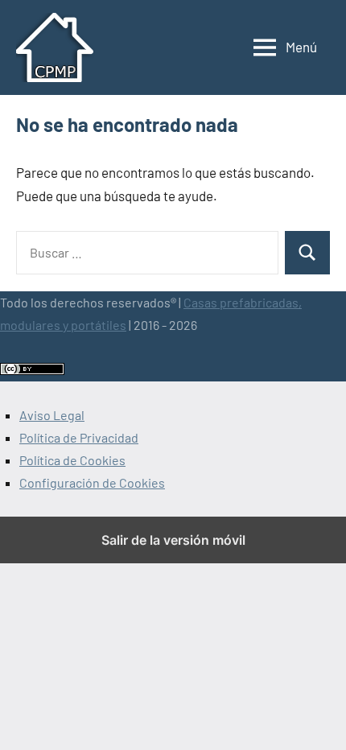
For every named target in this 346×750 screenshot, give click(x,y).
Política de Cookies (72, 460)
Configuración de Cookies (92, 482)
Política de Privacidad (78, 437)
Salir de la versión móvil (173, 540)
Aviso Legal (51, 414)
